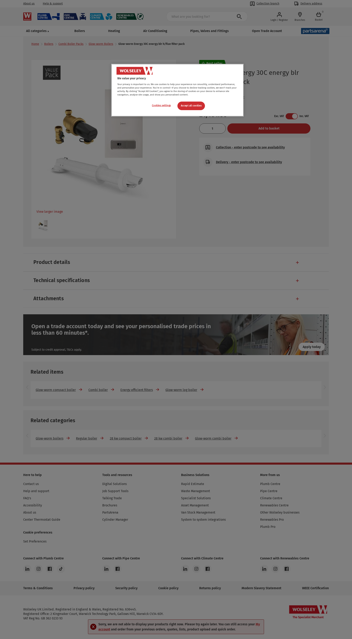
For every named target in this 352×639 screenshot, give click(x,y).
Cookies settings (161, 105)
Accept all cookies (191, 105)
